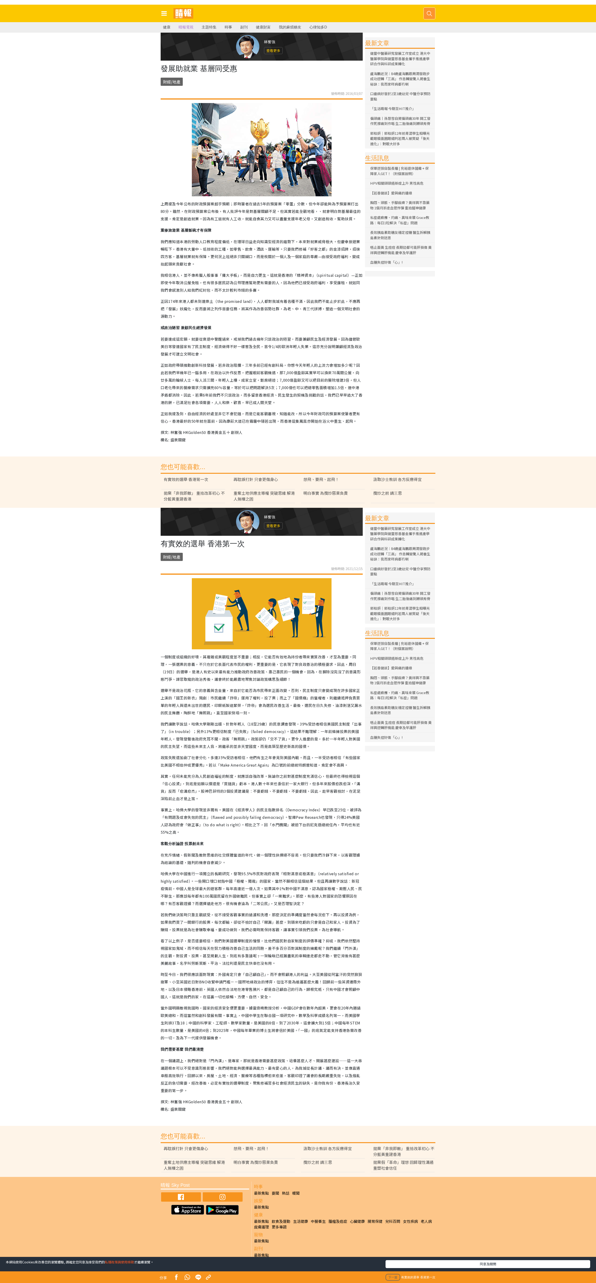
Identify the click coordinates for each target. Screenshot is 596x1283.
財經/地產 (171, 82)
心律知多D (318, 27)
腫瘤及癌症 (337, 1221)
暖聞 (296, 1193)
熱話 (285, 1193)
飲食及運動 (281, 1221)
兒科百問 (392, 1221)
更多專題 (279, 1227)
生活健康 (300, 1221)
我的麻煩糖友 (290, 27)
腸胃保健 (375, 1221)
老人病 (426, 1221)
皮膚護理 (261, 1227)
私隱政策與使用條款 (119, 1262)
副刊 (244, 27)
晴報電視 (186, 27)
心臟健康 (357, 1221)
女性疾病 (410, 1221)
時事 (228, 27)
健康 (166, 27)
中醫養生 (318, 1221)
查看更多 (273, 50)
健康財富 (263, 27)
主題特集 (209, 27)
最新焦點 (261, 1193)
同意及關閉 (488, 1264)
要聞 (275, 1193)
